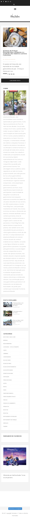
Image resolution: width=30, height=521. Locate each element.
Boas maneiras (7, 343)
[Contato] (11, 1)
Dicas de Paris (7, 363)
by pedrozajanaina (9, 59)
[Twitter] (2, 1)
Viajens (5, 426)
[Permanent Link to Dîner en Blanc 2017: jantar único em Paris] (7, 325)
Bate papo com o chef (9, 337)
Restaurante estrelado (10, 416)
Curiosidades (7, 356)
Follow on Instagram (16, 508)
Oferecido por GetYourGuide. (12, 475)
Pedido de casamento (9, 403)
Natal (5, 386)
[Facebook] (4, 1)
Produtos (6, 406)
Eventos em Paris (8, 373)
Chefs (4, 350)
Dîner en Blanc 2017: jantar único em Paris (18, 321)
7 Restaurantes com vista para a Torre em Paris (18, 304)
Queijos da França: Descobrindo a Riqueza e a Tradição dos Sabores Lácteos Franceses (15, 53)
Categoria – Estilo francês (11, 347)
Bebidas (5, 340)
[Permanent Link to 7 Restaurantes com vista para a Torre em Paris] (7, 306)
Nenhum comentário (9, 61)
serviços (5, 423)
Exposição (6, 376)
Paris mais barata (8, 393)
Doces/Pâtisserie (8, 370)
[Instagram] (9, 1)
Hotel (5, 383)
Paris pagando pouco (9, 396)
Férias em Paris (7, 380)
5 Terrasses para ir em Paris (17, 312)
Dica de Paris (7, 360)
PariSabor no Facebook (12, 436)
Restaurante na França (10, 419)
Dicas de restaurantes (9, 366)
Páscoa (5, 400)
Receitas (5, 409)
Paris (4, 48)
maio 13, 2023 (7, 57)
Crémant (5, 353)
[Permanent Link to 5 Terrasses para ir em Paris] (7, 316)
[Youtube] (6, 1)
